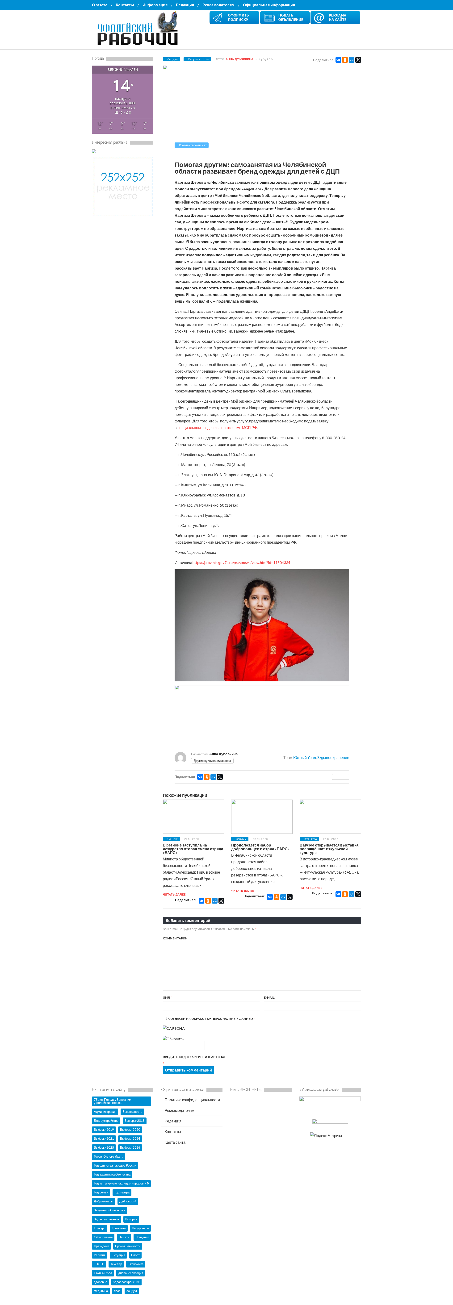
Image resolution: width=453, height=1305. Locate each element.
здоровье (100, 1282)
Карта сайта (174, 1142)
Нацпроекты (140, 1228)
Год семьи (101, 1192)
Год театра (122, 1192)
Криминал (119, 1228)
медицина (101, 1291)
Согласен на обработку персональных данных (211, 1019)
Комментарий (175, 938)
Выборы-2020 (130, 1129)
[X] (358, 60)
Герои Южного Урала (108, 1156)
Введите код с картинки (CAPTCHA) (194, 1057)
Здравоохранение (333, 757)
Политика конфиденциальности (192, 1099)
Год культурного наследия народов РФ (121, 1183)
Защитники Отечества (109, 1210)
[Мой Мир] (351, 60)
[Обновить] (173, 1039)
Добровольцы (103, 1201)
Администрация (105, 1111)
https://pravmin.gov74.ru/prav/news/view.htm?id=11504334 (241, 562)
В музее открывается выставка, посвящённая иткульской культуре (329, 849)
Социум (173, 59)
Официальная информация (269, 5)
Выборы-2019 (104, 1129)
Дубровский (127, 1201)
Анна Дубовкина (239, 59)
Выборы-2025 (104, 1147)
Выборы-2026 (130, 1147)
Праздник (142, 1237)
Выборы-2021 (104, 1138)
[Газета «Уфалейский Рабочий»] (139, 46)
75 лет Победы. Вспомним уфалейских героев (112, 1101)
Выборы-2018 (135, 1120)
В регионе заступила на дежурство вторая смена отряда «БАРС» (193, 849)
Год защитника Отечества (112, 1174)
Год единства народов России (115, 1165)
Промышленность (127, 1246)
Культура (310, 839)
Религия (99, 1255)
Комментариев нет (193, 145)
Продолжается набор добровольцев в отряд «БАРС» (260, 847)
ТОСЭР (99, 1264)
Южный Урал (304, 757)
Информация (155, 5)
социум (131, 1291)
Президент (101, 1246)
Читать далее (174, 894)
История (131, 1219)
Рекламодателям (218, 5)
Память (124, 1237)
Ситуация (118, 1255)
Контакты (125, 5)
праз (117, 1291)
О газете (99, 5)
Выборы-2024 (130, 1138)
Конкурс (99, 1228)
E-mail (270, 997)
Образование (103, 1237)
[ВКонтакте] (338, 60)
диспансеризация (130, 1273)
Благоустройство (106, 1120)
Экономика (135, 1264)
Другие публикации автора (212, 761)
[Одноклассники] (345, 60)
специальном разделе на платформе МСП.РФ (217, 427)
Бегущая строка (198, 59)
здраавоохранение (126, 1282)
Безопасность (132, 1111)
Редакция (185, 5)
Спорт (135, 1255)
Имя (167, 997)
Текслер (116, 1264)
